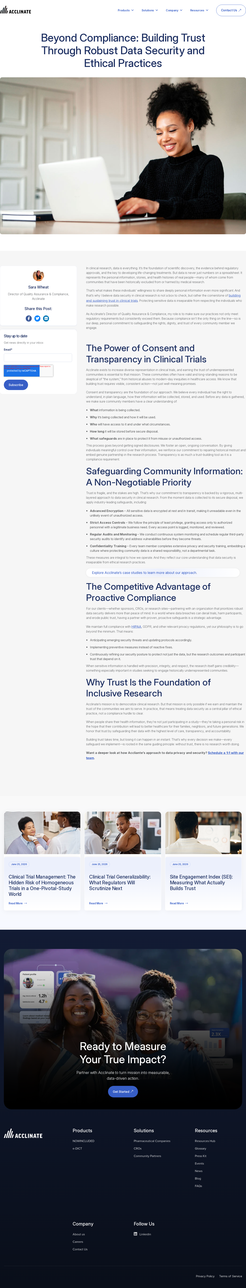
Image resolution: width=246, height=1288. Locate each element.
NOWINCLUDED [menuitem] (83, 1141)
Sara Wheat (38, 287)
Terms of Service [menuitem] (230, 1276)
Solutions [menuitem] (148, 10)
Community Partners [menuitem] (147, 1156)
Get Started (121, 1092)
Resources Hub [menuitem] (205, 1141)
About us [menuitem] (79, 1234)
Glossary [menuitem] (200, 1148)
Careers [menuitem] (78, 1242)
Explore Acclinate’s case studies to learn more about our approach (144, 573)
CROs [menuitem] (137, 1148)
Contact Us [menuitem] (229, 10)
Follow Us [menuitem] (144, 1224)
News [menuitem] (198, 1171)
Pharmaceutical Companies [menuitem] (152, 1141)
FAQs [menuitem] (198, 1186)
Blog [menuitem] (198, 1178)
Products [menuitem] (124, 10)
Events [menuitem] (199, 1163)
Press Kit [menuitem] (200, 1156)
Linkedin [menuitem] (145, 1234)
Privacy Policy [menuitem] (205, 1276)
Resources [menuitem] (197, 10)
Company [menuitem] (172, 10)
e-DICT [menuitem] (77, 1148)
